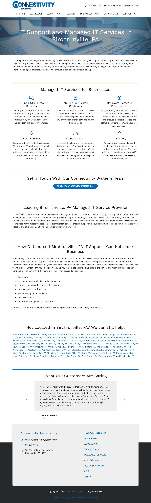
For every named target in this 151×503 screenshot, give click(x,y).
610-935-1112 (31, 444)
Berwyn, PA (47, 334)
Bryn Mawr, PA (76, 334)
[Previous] (27, 400)
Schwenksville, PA (113, 350)
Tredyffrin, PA (108, 353)
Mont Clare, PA (131, 343)
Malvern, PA (107, 343)
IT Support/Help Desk (94, 433)
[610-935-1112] (22, 445)
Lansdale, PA (37, 343)
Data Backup (90, 438)
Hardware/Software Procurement (119, 104)
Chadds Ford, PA (92, 334)
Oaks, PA (52, 346)
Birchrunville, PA (61, 334)
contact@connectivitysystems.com (41, 439)
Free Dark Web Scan (94, 465)
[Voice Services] (31, 133)
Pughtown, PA (48, 350)
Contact (88, 476)
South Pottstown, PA (21, 353)
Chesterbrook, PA (128, 334)
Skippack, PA (128, 350)
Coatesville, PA (19, 337)
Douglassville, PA (69, 337)
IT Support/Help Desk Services (31, 104)
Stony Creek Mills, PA (70, 353)
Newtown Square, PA (22, 346)
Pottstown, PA (34, 350)
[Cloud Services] (75, 133)
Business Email (91, 460)
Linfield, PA (61, 343)
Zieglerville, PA (127, 356)
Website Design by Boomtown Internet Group (75, 497)
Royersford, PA (74, 350)
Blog (86, 471)
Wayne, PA (75, 356)
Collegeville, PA (34, 337)
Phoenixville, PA (104, 346)
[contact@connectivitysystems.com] (22, 439)
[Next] (124, 400)
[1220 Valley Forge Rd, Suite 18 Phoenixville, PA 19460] (22, 451)
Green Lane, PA (78, 340)
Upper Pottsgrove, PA (22, 356)
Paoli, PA (61, 346)
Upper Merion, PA (124, 353)
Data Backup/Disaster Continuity (75, 104)
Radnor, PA (61, 350)
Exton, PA (20, 340)
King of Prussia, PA (21, 343)
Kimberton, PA (129, 340)
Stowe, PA (85, 353)
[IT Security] (119, 133)
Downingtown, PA (86, 337)
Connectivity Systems (74, 491)
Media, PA (118, 343)
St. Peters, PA (53, 353)
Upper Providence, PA (43, 356)
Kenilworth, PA (115, 340)
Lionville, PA (73, 343)
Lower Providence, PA (90, 343)
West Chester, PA (89, 356)
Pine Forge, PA (119, 346)
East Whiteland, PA (104, 337)
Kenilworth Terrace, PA (96, 340)
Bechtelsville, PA (33, 334)
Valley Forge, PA (62, 356)
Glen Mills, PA (48, 340)
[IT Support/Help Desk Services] (31, 98)
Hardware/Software (94, 454)
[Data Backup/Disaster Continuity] (75, 98)
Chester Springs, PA (110, 334)
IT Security (119, 138)
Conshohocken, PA (51, 337)
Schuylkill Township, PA (93, 350)
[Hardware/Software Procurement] (119, 98)
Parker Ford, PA (74, 346)
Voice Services (31, 138)
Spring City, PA (39, 353)
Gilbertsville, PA (33, 340)
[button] (135, 14)
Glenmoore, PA (62, 340)
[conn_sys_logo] (33, 5)
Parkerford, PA (89, 346)
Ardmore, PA (18, 334)
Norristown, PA (40, 346)
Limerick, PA (49, 343)
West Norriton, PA (106, 356)
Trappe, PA (96, 353)
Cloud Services (75, 138)
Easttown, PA (120, 337)
